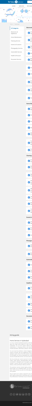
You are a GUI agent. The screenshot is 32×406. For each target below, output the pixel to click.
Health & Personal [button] (16, 55)
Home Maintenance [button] (16, 37)
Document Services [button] (16, 59)
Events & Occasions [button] (16, 44)
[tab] (13, 6)
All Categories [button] (14, 28)
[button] (21, 1)
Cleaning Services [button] (15, 41)
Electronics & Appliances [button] (14, 32)
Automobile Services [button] (16, 52)
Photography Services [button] (17, 48)
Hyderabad (20, 2)
